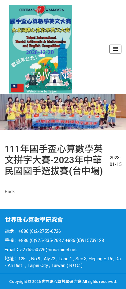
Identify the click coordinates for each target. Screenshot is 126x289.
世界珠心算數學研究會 (34, 220)
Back (10, 191)
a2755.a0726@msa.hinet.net (48, 249)
